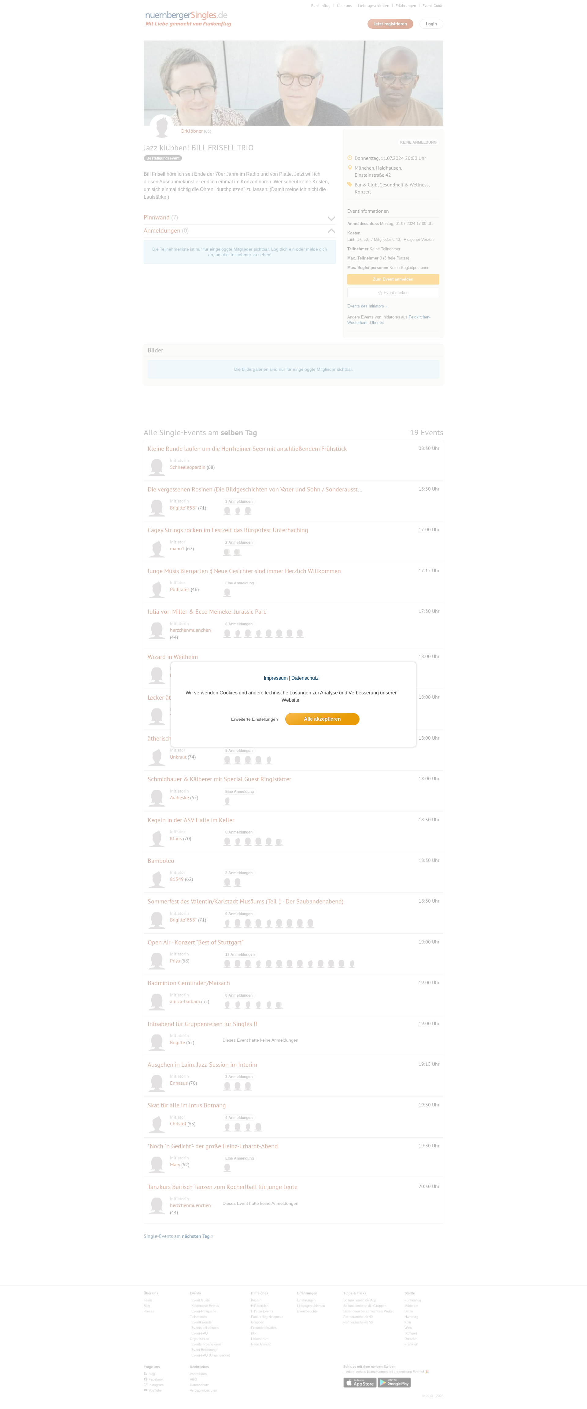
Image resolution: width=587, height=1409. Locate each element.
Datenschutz (305, 678)
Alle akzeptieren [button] (322, 719)
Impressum (276, 678)
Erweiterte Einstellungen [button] (254, 719)
